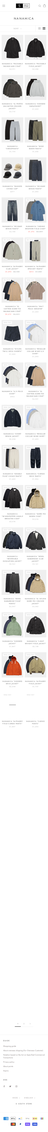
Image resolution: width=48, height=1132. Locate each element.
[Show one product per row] (39, 28)
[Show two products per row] (44, 28)
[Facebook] (4, 1086)
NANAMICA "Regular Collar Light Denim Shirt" (35, 803)
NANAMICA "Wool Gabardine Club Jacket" (35, 558)
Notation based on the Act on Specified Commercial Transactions (24, 1056)
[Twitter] (10, 1086)
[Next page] (30, 1024)
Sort (17, 28)
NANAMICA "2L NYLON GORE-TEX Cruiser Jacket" (35, 601)
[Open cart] (44, 5)
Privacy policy (8, 1062)
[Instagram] (16, 1086)
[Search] (40, 6)
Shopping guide (9, 1046)
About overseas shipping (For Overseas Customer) (23, 1050)
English (28, 1098)
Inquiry (6, 1070)
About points (8, 1066)
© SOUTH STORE (24, 1104)
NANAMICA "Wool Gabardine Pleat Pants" (12, 601)
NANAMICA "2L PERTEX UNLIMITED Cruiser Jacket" (12, 106)
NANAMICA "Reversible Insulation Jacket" (12, 558)
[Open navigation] (3, 6)
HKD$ (15, 1098)
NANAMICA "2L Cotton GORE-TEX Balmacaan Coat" (12, 308)
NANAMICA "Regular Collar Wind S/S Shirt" (35, 351)
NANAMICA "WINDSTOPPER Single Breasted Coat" (12, 516)
